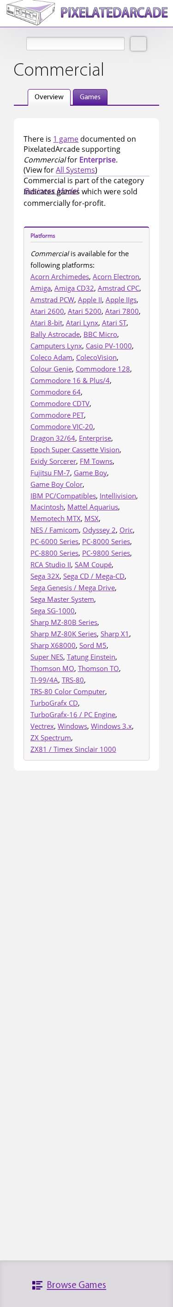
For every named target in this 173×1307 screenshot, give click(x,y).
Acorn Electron (116, 276)
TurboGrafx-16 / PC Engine (72, 714)
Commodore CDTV (59, 403)
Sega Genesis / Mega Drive (72, 587)
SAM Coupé (93, 564)
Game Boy (90, 472)
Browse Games (76, 1285)
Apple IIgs (121, 299)
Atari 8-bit (46, 322)
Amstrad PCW (52, 299)
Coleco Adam (51, 357)
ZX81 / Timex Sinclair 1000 (73, 749)
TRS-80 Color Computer (67, 691)
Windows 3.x (111, 726)
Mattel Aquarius (92, 506)
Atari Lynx (82, 322)
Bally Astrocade (55, 334)
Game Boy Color (56, 484)
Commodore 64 (55, 391)
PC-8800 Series (54, 553)
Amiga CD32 (74, 288)
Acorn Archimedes (59, 276)
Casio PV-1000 (109, 345)
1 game (65, 139)
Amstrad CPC (118, 288)
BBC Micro (100, 334)
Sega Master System (62, 599)
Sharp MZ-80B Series (63, 622)
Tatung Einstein (91, 656)
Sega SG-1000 (52, 610)
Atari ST (114, 322)
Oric (126, 529)
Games (90, 97)
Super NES (46, 656)
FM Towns (96, 461)
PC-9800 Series (106, 553)
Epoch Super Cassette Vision (74, 449)
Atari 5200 (84, 311)
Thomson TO (98, 668)
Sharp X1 (115, 633)
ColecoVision (96, 357)
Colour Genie (51, 368)
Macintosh (47, 506)
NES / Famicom (54, 529)
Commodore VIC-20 (61, 426)
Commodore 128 (103, 368)
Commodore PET (57, 415)
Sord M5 (93, 645)
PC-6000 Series (54, 541)
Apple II (90, 299)
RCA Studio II (50, 564)
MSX (91, 518)
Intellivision (118, 495)
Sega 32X (45, 576)
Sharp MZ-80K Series (63, 633)
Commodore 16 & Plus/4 (70, 380)
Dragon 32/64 (52, 438)
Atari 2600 (47, 311)
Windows (72, 726)
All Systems (75, 170)
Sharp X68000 (53, 645)
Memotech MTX (55, 518)
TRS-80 (73, 679)
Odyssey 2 (99, 529)
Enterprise (95, 438)
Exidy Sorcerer (53, 461)
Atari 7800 (122, 311)
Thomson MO (52, 668)
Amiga (40, 288)
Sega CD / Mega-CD (94, 576)
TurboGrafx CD (54, 702)
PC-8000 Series (106, 541)
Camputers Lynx (56, 345)
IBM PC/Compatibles (63, 495)
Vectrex (42, 726)
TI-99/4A (44, 679)
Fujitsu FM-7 (50, 472)
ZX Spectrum (50, 737)
